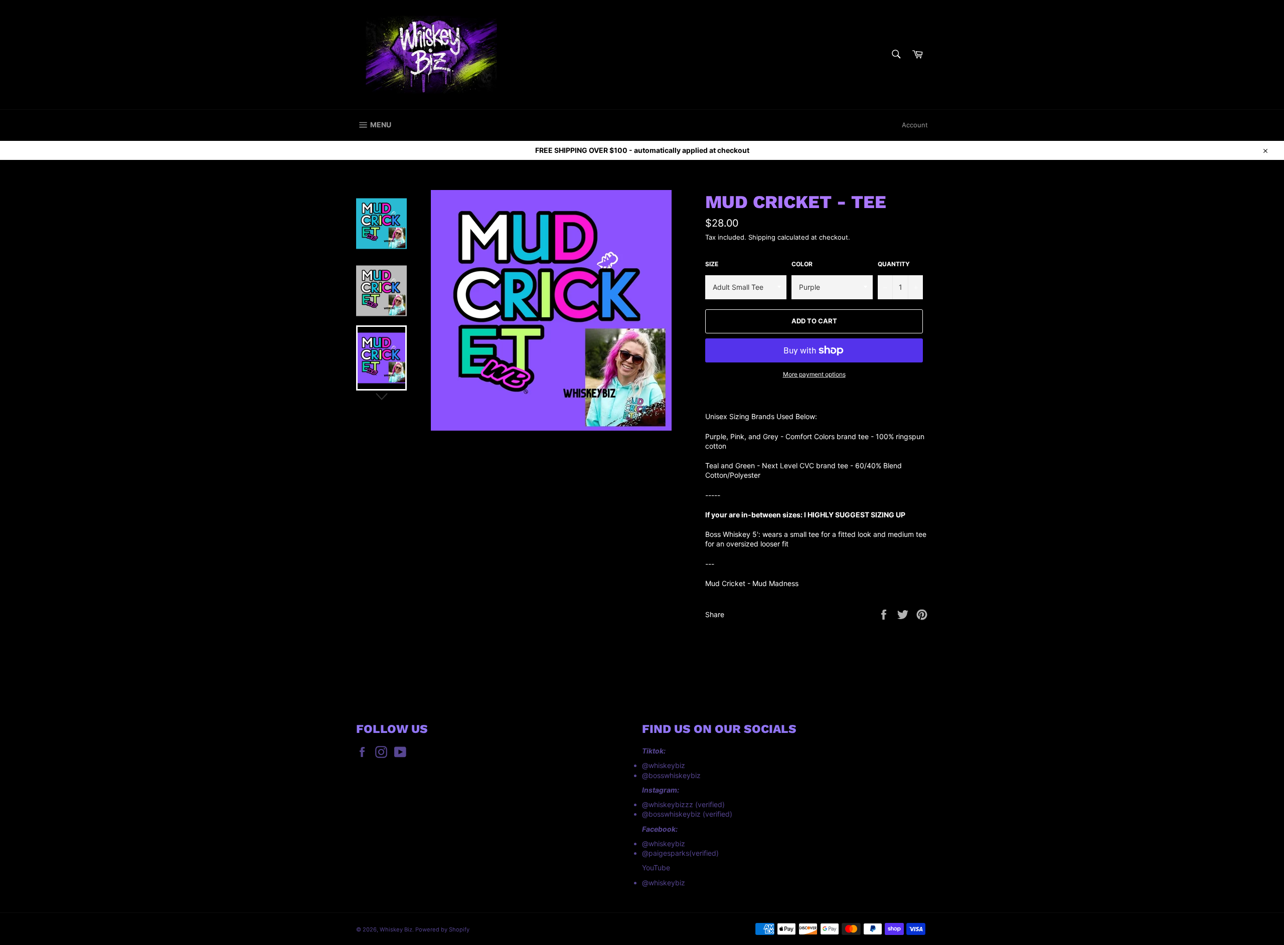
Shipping (761, 237)
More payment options (814, 374)
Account (915, 125)
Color (802, 264)
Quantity (894, 264)
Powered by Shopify (442, 929)
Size (711, 264)
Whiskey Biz (396, 929)
